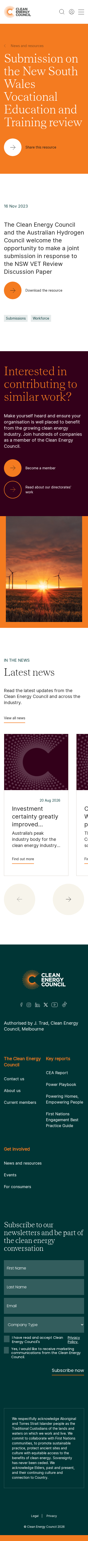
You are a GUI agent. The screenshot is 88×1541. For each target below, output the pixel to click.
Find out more (23, 859)
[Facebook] (21, 1005)
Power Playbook (61, 1084)
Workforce (41, 318)
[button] (68, 899)
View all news (14, 718)
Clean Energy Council (42, 1527)
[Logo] (44, 979)
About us (12, 1090)
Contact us (14, 1078)
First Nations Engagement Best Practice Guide (62, 1119)
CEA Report (57, 1072)
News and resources (23, 1163)
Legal (35, 1516)
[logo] (17, 12)
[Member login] (71, 11)
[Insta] (29, 1005)
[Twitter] (46, 1005)
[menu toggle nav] (81, 12)
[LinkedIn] (37, 1004)
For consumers (17, 1186)
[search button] (62, 11)
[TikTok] (65, 1004)
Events (10, 1174)
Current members (20, 1102)
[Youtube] (55, 1005)
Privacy (51, 1516)
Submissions (16, 318)
